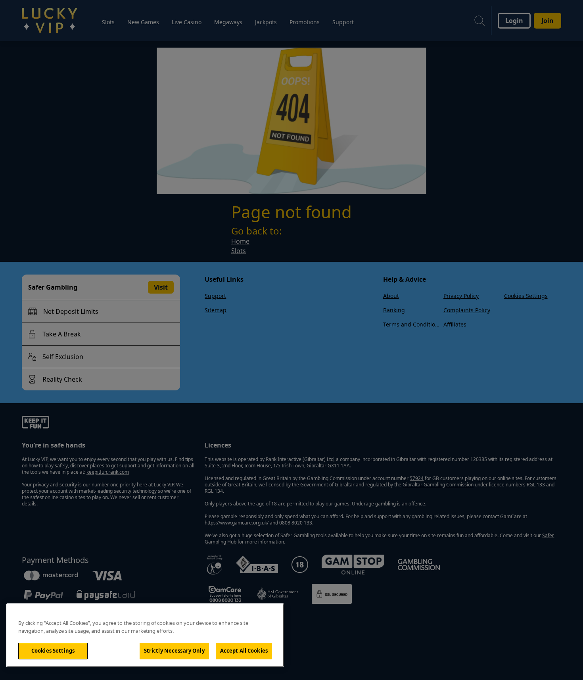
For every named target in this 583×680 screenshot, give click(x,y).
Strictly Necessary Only (174, 650)
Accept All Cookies (244, 650)
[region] (145, 635)
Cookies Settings (53, 650)
